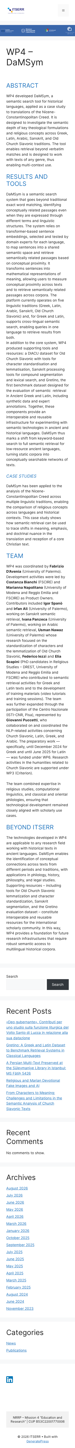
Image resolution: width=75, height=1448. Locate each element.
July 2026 (14, 1195)
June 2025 (15, 1259)
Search (12, 976)
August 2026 (17, 1188)
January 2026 (17, 1231)
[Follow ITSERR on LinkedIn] (9, 1382)
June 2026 (15, 1202)
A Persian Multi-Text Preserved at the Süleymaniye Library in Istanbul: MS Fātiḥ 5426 (36, 1068)
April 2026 (15, 1217)
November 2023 (20, 1308)
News (11, 1343)
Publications (16, 1350)
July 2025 (14, 1252)
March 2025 (16, 1280)
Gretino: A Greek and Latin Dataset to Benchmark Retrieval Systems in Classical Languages (35, 1050)
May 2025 (14, 1266)
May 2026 (14, 1209)
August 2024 (17, 1294)
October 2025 (17, 1238)
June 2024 (15, 1301)
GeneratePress (37, 1441)
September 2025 (20, 1245)
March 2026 (16, 1224)
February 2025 (18, 1287)
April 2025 (14, 1273)
